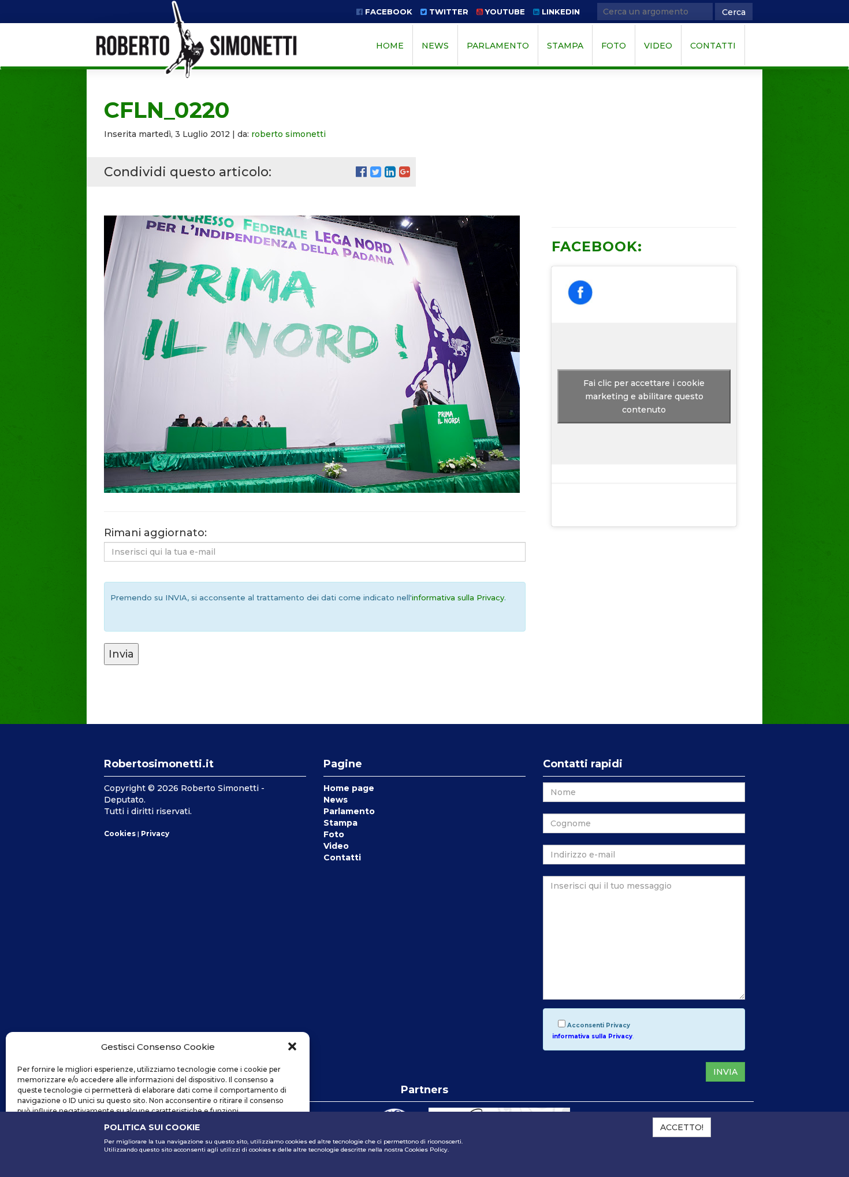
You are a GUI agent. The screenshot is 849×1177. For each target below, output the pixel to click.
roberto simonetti (288, 134)
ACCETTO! (681, 1127)
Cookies (120, 833)
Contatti (713, 45)
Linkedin (559, 11)
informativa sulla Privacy (458, 597)
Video (658, 45)
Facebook (387, 11)
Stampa (565, 45)
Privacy (155, 833)
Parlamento (498, 45)
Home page (348, 788)
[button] (292, 1046)
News (435, 45)
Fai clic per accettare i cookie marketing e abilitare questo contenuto (644, 395)
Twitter (447, 11)
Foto (613, 45)
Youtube (504, 11)
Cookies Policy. (427, 1149)
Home (390, 45)
